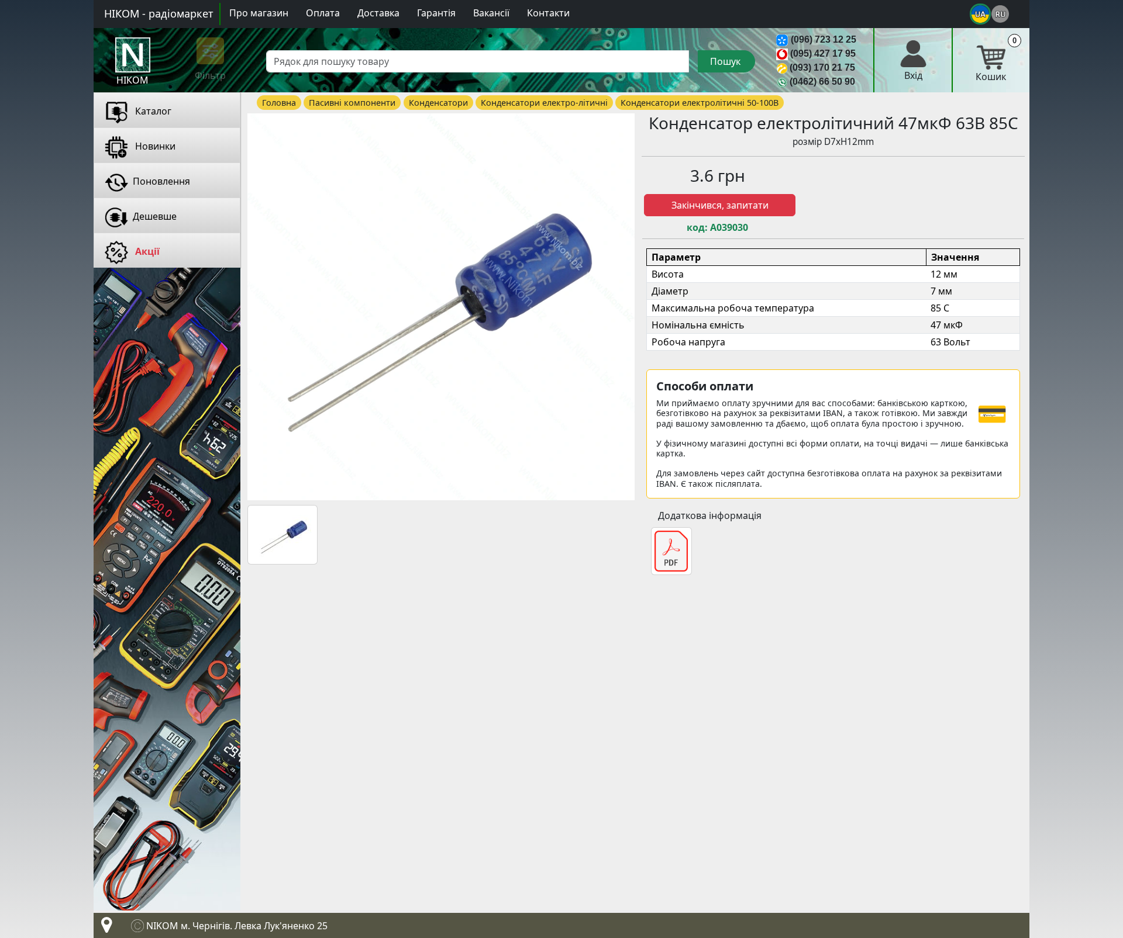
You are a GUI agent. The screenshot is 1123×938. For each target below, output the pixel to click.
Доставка (378, 12)
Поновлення (161, 181)
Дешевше (155, 216)
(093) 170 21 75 (822, 67)
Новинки (154, 146)
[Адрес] (104, 928)
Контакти (548, 12)
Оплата (323, 12)
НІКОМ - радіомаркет (158, 13)
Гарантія (436, 12)
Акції (146, 251)
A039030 (729, 227)
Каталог (152, 111)
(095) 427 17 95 (823, 53)
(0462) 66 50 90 (822, 81)
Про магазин (258, 12)
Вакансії (491, 12)
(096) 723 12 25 (823, 39)
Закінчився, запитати (720, 205)
